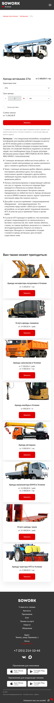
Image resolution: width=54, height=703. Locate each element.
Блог (27, 618)
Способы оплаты (28, 694)
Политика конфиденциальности (12, 694)
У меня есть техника (27, 607)
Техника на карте (27, 621)
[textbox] (14, 98)
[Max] (30, 657)
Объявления (27, 628)
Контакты (27, 611)
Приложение (27, 614)
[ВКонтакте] (24, 657)
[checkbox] (27, 107)
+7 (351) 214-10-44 (27, 650)
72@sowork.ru (27, 644)
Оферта (36, 694)
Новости (27, 625)
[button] (27, 122)
